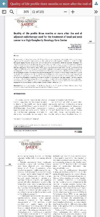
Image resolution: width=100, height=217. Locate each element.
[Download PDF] (96, 4)
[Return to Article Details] (4, 4)
